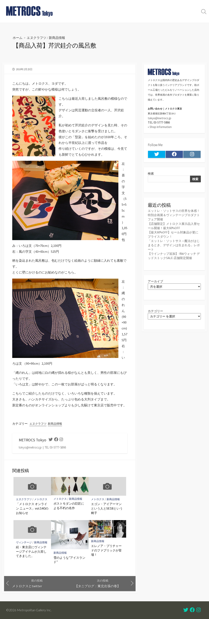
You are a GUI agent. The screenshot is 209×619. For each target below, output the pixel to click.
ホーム (17, 37)
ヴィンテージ (24, 542)
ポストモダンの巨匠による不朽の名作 (68, 506)
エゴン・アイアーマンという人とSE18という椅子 (107, 508)
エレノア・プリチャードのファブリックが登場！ (106, 550)
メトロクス (40, 499)
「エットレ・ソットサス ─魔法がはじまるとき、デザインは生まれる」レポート (174, 245)
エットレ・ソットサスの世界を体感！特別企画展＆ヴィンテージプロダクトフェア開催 (174, 215)
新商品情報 (57, 37)
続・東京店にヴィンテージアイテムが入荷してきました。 (31, 551)
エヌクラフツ (36, 37)
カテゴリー (155, 311)
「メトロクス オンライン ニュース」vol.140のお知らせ (32, 508)
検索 (151, 173)
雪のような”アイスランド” (69, 560)
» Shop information (160, 127)
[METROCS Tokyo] (29, 11)
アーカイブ (155, 281)
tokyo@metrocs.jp (159, 118)
